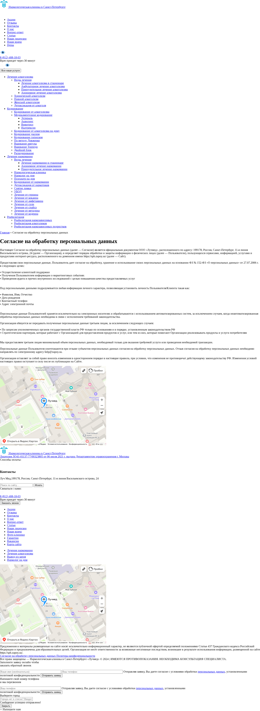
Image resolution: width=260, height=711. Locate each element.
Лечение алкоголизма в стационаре (42, 83)
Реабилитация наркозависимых (33, 220)
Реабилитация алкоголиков (30, 223)
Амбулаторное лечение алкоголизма (43, 86)
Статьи (11, 35)
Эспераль (27, 118)
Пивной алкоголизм (26, 99)
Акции (11, 19)
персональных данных (211, 671)
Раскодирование (24, 153)
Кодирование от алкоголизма (31, 111)
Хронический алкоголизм (29, 95)
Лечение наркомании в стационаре (42, 162)
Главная (5, 232)
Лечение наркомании (20, 156)
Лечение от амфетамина (28, 201)
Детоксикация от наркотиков (31, 185)
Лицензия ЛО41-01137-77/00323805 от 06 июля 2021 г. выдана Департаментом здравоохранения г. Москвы (64, 456)
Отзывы (12, 22)
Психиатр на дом (24, 178)
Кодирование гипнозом (28, 137)
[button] (10, 709)
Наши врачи (14, 41)
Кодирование (15, 108)
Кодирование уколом (27, 134)
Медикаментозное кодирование (33, 114)
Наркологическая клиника (30, 172)
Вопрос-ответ (15, 32)
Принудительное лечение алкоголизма (44, 89)
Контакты (13, 25)
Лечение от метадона (27, 210)
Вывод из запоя (16, 556)
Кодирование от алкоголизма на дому (37, 130)
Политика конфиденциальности (75, 655)
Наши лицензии (17, 38)
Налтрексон (28, 127)
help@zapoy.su (8, 481)
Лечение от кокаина (26, 197)
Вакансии (13, 541)
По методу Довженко (27, 140)
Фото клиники (16, 534)
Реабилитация (15, 216)
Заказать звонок (10, 503)
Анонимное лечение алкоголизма (41, 92)
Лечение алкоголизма (20, 76)
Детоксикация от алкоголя (30, 105)
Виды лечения (22, 79)
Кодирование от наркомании (31, 181)
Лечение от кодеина (26, 213)
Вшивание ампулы (25, 143)
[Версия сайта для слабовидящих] (3, 54)
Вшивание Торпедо (26, 146)
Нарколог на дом (24, 175)
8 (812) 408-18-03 (10, 57)
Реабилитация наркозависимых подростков (40, 226)
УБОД (18, 191)
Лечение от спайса (25, 207)
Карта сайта (14, 544)
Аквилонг (27, 121)
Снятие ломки (22, 188)
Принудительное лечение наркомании (44, 169)
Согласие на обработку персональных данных (28, 655)
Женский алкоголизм (27, 102)
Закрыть (5, 706)
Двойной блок (22, 150)
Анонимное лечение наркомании (41, 165)
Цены (10, 45)
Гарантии (13, 537)
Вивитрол (27, 124)
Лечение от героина (26, 194)
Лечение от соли (24, 204)
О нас (10, 29)
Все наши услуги (10, 70)
